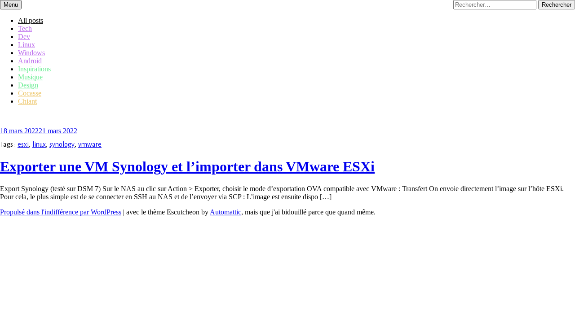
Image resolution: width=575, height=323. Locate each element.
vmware (90, 144)
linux (39, 144)
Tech (25, 28)
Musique (30, 77)
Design (28, 85)
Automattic (225, 212)
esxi (23, 144)
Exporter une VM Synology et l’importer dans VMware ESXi (187, 166)
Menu (11, 4)
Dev (24, 36)
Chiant (27, 101)
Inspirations (34, 69)
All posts (30, 20)
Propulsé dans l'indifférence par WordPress (60, 212)
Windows (31, 53)
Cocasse (29, 93)
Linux (26, 44)
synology (62, 144)
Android (30, 61)
